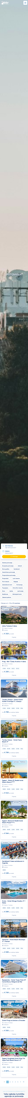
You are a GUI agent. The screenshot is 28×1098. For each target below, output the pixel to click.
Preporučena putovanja (8, 575)
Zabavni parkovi (6, 597)
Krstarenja (19, 585)
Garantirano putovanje (8, 572)
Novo (3, 591)
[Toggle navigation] (25, 3)
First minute (5, 581)
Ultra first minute (18, 588)
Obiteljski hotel (17, 594)
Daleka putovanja (7, 563)
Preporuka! (5, 578)
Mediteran (5, 594)
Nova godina (5, 569)
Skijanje (16, 581)
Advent (20, 566)
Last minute (16, 578)
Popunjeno (5, 588)
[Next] (23, 1082)
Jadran (11, 591)
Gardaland (17, 569)
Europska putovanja (7, 566)
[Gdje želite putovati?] (16, 547)
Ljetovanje (20, 591)
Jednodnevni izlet (7, 585)
